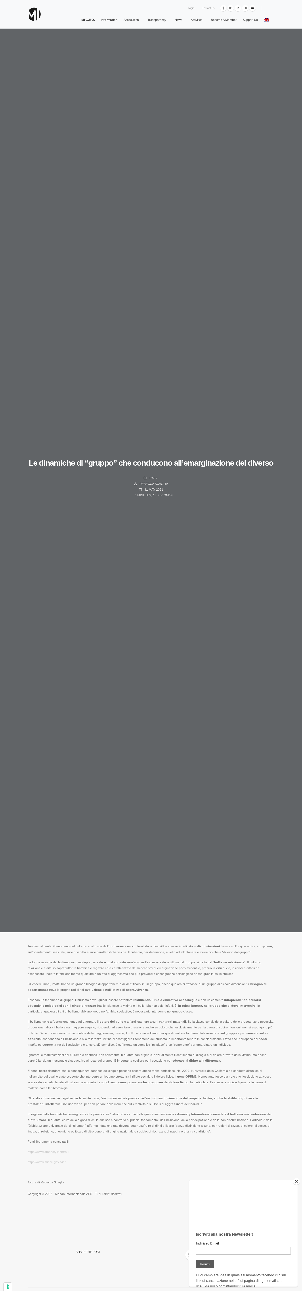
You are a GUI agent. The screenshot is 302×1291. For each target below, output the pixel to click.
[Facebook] (223, 8)
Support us (250, 19)
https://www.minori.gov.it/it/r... (48, 1162)
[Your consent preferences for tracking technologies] (8, 1287)
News (178, 19)
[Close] (296, 1181)
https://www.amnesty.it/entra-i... (49, 1152)
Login (190, 8)
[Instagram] (230, 8)
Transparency (156, 19)
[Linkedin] (238, 8)
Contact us (208, 8)
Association (131, 19)
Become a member (224, 19)
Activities (196, 19)
